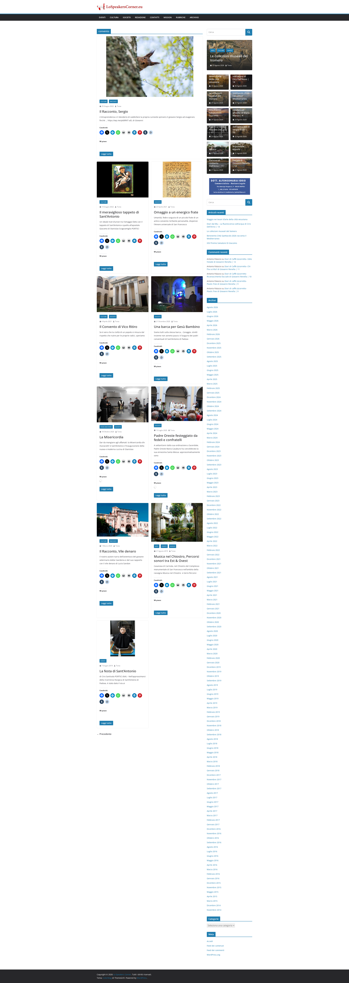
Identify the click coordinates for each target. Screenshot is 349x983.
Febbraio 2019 (213, 709)
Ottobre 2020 (213, 619)
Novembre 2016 (214, 831)
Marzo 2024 (212, 435)
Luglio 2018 (212, 741)
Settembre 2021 (214, 570)
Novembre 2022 (214, 507)
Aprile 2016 (212, 862)
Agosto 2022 (212, 520)
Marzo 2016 (212, 867)
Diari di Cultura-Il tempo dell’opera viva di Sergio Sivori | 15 (241, 124)
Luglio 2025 (212, 363)
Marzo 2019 (212, 705)
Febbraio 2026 (213, 331)
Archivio (194, 17)
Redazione (140, 17)
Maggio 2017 (212, 804)
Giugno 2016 (212, 853)
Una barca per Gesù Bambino (177, 326)
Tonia (119, 106)
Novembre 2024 (214, 399)
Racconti (113, 101)
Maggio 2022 (212, 534)
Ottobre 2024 (213, 403)
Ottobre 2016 (213, 835)
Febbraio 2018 (213, 763)
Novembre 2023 (214, 453)
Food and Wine (106, 427)
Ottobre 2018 (213, 727)
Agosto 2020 (212, 628)
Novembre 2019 (214, 669)
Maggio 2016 (212, 858)
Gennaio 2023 (213, 498)
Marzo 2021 (212, 597)
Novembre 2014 (214, 907)
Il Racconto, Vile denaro (118, 551)
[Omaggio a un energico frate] (177, 179)
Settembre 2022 (214, 516)
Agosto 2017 (212, 790)
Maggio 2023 (212, 480)
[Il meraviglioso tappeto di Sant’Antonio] (122, 179)
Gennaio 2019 (213, 714)
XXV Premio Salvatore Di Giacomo (215, 110)
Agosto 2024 (212, 412)
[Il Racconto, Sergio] (150, 66)
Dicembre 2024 (214, 394)
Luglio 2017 (212, 795)
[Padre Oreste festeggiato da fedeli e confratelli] (177, 403)
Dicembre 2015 (214, 880)
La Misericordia (111, 437)
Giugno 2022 (212, 529)
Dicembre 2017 (214, 772)
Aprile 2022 (212, 538)
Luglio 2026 (212, 309)
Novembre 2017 (214, 777)
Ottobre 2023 (213, 457)
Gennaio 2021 (213, 606)
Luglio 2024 (212, 417)
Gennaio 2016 (213, 876)
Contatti (154, 17)
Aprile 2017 (212, 808)
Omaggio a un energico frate (176, 212)
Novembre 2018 (214, 723)
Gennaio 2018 (213, 768)
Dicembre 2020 (214, 610)
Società (127, 17)
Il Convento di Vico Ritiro (118, 326)
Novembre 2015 (214, 885)
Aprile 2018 (212, 754)
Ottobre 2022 (213, 511)
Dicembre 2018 (214, 718)
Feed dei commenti (215, 948)
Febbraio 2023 (213, 493)
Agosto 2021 (212, 574)
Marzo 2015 (212, 898)
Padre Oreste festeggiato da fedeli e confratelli (176, 437)
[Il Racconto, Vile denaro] (122, 520)
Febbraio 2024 (213, 439)
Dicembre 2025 (214, 340)
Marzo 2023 (212, 489)
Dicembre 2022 (214, 502)
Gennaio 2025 (213, 390)
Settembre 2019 (214, 678)
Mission (168, 17)
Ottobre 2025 (213, 349)
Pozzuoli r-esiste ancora (217, 145)
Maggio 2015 (212, 889)
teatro (213, 44)
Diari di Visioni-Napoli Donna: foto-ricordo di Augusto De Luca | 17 (217, 124)
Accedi (210, 939)
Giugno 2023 (212, 475)
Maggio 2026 (212, 318)
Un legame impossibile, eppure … (239, 144)
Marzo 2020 (212, 651)
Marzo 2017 (212, 813)
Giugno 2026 (212, 313)
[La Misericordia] (122, 404)
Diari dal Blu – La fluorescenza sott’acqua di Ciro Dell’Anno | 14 (241, 74)
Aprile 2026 (212, 322)
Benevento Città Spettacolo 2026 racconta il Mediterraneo (229, 53)
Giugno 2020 (212, 637)
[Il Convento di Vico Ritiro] (122, 294)
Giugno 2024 (212, 421)
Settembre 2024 (214, 408)
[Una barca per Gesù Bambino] (177, 294)
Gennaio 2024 (213, 444)
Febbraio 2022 (213, 547)
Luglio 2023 (212, 471)
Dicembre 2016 (214, 826)
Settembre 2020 (214, 624)
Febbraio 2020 (213, 655)
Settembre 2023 (214, 462)
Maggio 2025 (212, 372)
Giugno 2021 (212, 583)
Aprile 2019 (212, 700)
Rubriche (180, 17)
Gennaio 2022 (213, 552)
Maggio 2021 (212, 588)
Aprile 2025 (212, 376)
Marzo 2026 (212, 327)
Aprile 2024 (212, 430)
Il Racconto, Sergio (114, 111)
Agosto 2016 (212, 844)
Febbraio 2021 (213, 601)
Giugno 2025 (212, 367)
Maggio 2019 (212, 696)
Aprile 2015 (212, 894)
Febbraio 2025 (213, 385)
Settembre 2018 (214, 732)
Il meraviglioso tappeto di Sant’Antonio (119, 214)
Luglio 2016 (212, 849)
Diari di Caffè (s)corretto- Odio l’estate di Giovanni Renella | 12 (241, 158)
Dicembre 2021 (214, 556)
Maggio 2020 (212, 642)
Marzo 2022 (212, 543)
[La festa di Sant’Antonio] (122, 638)
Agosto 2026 (212, 304)
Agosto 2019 (212, 682)
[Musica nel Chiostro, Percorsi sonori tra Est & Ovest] (177, 522)
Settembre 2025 (214, 354)
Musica (172, 546)
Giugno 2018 (212, 745)
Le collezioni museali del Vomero (215, 93)
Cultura (114, 17)
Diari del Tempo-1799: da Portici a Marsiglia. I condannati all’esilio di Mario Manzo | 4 (241, 106)
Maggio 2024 (212, 426)
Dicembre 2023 (214, 448)
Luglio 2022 (212, 525)
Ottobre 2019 (213, 673)
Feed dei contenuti (215, 943)
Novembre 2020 (214, 615)
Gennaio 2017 (213, 822)
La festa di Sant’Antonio (118, 671)
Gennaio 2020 (213, 660)
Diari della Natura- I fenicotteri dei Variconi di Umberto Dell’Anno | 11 (216, 156)
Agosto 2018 (212, 736)
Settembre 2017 (214, 786)
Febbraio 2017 (213, 817)
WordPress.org (213, 952)
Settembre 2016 (214, 840)
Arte (156, 546)
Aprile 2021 (212, 592)
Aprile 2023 (212, 484)
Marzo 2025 (212, 381)
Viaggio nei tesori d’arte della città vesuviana (215, 75)
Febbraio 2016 (213, 871)
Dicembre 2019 (214, 664)
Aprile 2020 (212, 646)
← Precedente (104, 734)
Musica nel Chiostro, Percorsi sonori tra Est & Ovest (176, 558)
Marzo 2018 (212, 759)
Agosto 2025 (212, 358)
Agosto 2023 (212, 466)
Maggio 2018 (212, 750)
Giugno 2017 (212, 799)
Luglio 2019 (212, 687)
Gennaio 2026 (213, 336)
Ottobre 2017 (213, 781)
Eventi (102, 17)
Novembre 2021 (214, 561)
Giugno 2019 (212, 691)
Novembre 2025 (214, 345)
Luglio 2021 (212, 579)
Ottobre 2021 (213, 565)
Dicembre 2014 (214, 903)
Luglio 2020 (212, 633)
